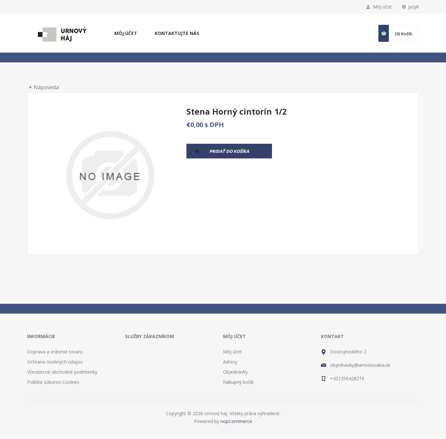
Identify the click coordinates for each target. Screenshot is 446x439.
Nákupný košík (238, 382)
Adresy (230, 362)
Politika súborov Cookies (53, 382)
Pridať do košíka (229, 151)
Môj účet (382, 7)
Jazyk (413, 7)
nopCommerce (236, 421)
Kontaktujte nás (177, 33)
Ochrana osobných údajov (55, 362)
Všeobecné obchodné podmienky (62, 372)
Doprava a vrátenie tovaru (55, 352)
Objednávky (235, 372)
